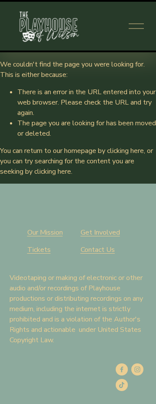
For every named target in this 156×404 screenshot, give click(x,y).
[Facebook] (122, 369)
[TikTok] (122, 385)
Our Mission (45, 232)
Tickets (39, 249)
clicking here (125, 151)
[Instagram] (137, 369)
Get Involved (100, 232)
